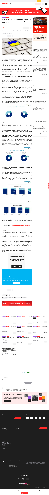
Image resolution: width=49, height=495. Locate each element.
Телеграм (3, 450)
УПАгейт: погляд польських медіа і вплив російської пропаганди (40, 122)
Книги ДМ (17, 432)
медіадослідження (17, 297)
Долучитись (16, 282)
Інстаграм (3, 451)
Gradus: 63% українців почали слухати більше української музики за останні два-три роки (39, 63)
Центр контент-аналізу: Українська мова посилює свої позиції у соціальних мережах (40, 95)
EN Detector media (5, 440)
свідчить (7, 56)
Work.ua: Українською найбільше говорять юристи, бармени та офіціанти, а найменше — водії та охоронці (24, 328)
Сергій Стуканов (9, 25)
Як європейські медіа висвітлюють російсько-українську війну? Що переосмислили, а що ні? (39, 108)
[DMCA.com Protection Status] (21, 484)
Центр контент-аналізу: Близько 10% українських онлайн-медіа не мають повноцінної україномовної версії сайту (39, 102)
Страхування (38, 3)
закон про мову (24, 297)
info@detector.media (12, 465)
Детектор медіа (4, 429)
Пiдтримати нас (43, 428)
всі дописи (44, 112)
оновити (29, 370)
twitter (3, 449)
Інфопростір (4, 17)
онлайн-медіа (11, 297)
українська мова (5, 297)
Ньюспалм (3, 444)
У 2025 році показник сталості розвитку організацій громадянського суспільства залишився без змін (40, 76)
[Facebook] (8, 36)
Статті (18, 3)
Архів (17, 439)
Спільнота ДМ (18, 437)
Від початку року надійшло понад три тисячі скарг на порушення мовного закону (40, 338)
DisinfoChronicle (4, 437)
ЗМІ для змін (4, 432)
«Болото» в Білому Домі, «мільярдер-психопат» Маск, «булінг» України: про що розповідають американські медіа (39, 127)
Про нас (17, 428)
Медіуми (3, 445)
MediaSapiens (4, 430)
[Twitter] (10, 36)
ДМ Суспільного (4, 431)
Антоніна (3, 441)
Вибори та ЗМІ (4, 439)
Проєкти (4, 428)
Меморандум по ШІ (19, 431)
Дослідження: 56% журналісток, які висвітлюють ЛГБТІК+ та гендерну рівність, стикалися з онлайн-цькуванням (40, 56)
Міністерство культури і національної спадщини (39, 90)
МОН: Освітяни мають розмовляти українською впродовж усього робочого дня (24, 319)
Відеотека (3, 438)
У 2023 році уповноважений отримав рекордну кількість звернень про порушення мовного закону (8, 319)
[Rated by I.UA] (28, 484)
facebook (3, 448)
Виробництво (4, 336)
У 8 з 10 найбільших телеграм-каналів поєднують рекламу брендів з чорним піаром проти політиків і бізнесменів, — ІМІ (40, 70)
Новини (15, 3)
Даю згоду (24, 493)
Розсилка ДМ (18, 438)
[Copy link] (12, 36)
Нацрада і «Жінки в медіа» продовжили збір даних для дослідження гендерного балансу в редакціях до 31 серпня (40, 50)
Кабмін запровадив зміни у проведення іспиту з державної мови (39, 318)
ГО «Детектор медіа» (5, 442)
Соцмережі (4, 447)
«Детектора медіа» (29, 287)
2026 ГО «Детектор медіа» (13, 466)
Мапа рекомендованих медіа (6, 443)
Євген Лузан (16, 25)
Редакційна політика (19, 429)
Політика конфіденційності (20, 430)
